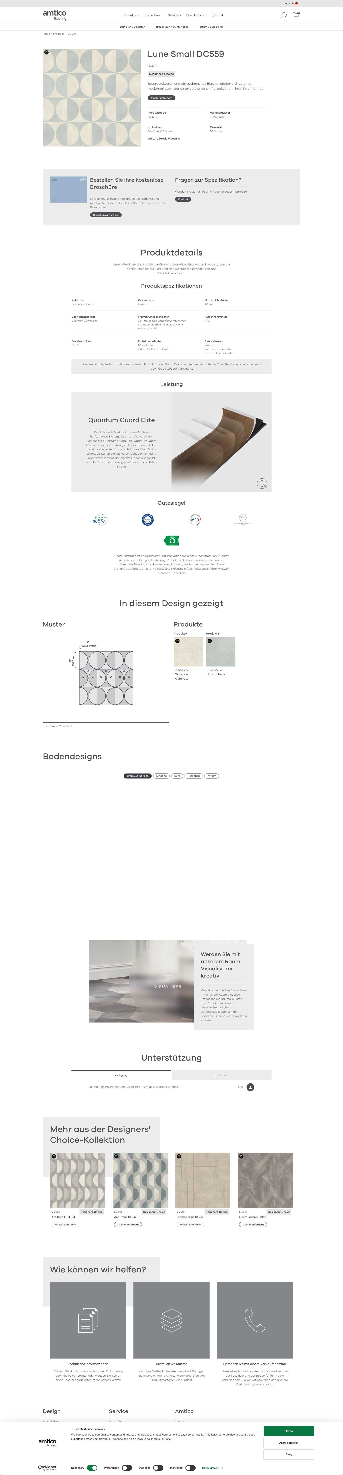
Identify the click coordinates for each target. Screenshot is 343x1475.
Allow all (289, 1430)
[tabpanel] (171, 1087)
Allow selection (289, 1442)
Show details (210, 1467)
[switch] (127, 1468)
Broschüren (116, 1421)
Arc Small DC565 (125, 1217)
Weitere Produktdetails (164, 139)
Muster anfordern (161, 98)
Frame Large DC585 (190, 1217)
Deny (289, 1454)
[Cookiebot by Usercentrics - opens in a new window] (47, 1468)
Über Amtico (195, 15)
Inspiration (152, 15)
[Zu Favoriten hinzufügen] (46, 52)
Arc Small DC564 (63, 1217)
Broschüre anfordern (106, 215)
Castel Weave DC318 (253, 1217)
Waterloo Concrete (181, 676)
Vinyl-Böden (50, 1421)
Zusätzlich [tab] (221, 1075)
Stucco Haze (216, 674)
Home (46, 34)
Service (173, 15)
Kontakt (217, 15)
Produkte (129, 15)
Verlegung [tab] (121, 1075)
